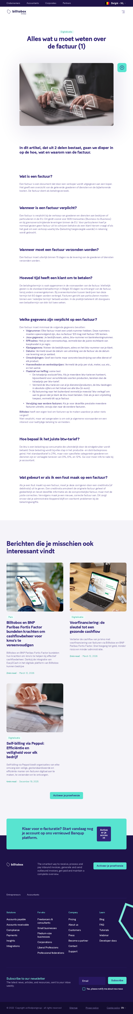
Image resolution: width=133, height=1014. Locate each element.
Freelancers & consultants (45, 921)
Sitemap (73, 1008)
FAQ (101, 924)
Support (72, 951)
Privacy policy (92, 1008)
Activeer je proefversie (66, 795)
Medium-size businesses (44, 935)
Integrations (13, 946)
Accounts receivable (17, 924)
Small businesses (47, 928)
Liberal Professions (47, 947)
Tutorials (104, 930)
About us (73, 924)
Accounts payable (16, 919)
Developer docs (108, 940)
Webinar (104, 935)
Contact (72, 946)
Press (71, 935)
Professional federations (50, 952)
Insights (10, 940)
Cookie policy (113, 1008)
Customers (74, 930)
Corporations (44, 942)
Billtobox (24, 411)
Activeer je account (104, 833)
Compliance (13, 930)
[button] (114, 3)
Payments (11, 935)
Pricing (72, 919)
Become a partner (78, 940)
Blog (101, 919)
